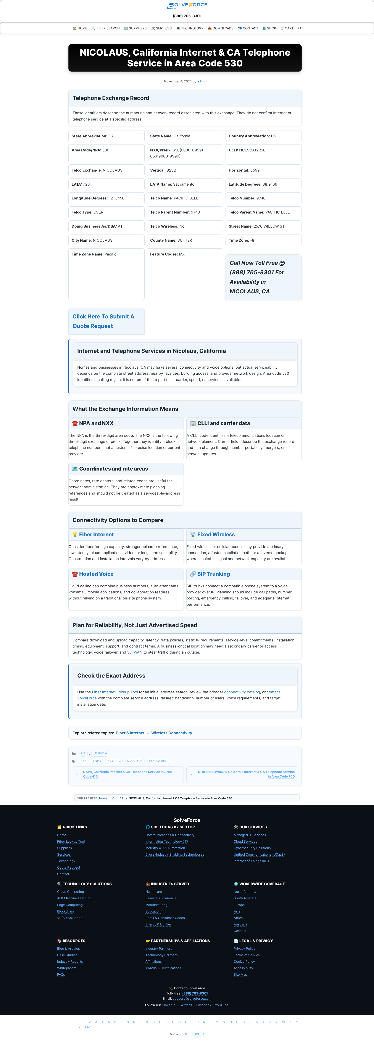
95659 (97, 761)
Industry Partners (158, 948)
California (100, 753)
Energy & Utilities (158, 924)
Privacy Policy (244, 948)
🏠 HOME (80, 28)
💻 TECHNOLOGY (189, 28)
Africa (238, 918)
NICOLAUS (135, 761)
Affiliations (153, 961)
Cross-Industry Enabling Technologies (174, 854)
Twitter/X (186, 1005)
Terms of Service (247, 955)
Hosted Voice (96, 574)
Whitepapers (67, 968)
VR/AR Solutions (69, 918)
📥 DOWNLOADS (221, 28)
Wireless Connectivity (171, 733)
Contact (63, 874)
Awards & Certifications (163, 968)
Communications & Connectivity (169, 835)
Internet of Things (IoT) (251, 861)
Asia (237, 911)
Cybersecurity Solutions (252, 848)
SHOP (269, 28)
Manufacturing (156, 905)
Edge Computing (70, 905)
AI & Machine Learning (74, 898)
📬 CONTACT (248, 28)
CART (287, 28)
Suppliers (64, 848)
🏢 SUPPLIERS (135, 28)
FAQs (61, 974)
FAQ (88, 1027)
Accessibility (243, 968)
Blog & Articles (68, 948)
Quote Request (68, 867)
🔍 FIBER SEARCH (106, 28)
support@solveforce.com (192, 998)
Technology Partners (161, 955)
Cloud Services (245, 841)
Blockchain (65, 911)
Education (153, 911)
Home (103, 798)
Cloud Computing (70, 892)
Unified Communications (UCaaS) (259, 854)
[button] (299, 28)
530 (83, 761)
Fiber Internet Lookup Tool (115, 692)
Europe (239, 905)
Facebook (203, 1005)
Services (64, 854)
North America (245, 892)
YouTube (221, 1005)
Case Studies (67, 955)
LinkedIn (168, 1005)
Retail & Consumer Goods (165, 918)
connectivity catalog (242, 692)
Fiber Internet (96, 534)
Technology (66, 861)
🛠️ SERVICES (161, 28)
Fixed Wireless (216, 534)
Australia (240, 924)
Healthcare (153, 892)
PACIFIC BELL (158, 761)
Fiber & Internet (130, 733)
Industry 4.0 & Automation (165, 848)
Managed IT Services (250, 835)
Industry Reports (70, 961)
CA (83, 753)
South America (245, 898)
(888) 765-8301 (187, 16)
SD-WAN (134, 652)
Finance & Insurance (161, 898)
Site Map (240, 974)
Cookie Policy (244, 961)
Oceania (240, 931)
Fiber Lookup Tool (71, 841)
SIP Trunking (213, 574)
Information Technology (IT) (166, 841)
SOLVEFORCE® (193, 1034)
